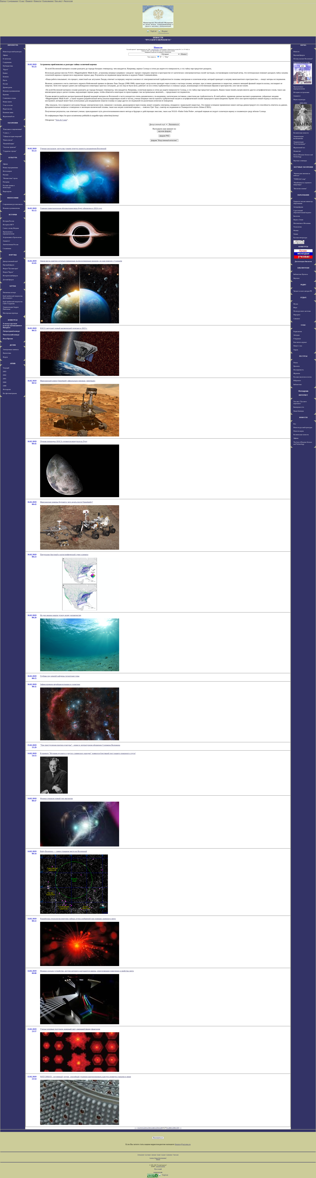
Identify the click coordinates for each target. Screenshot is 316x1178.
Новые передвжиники (10, 167)
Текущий (6, 368)
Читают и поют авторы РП (302, 291)
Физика (295, 230)
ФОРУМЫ (13, 255)
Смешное (296, 319)
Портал (3, 1)
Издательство (7, 109)
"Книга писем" (8, 140)
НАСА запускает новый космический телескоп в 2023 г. (63, 328)
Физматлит (297, 151)
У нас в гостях (8, 105)
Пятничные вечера (9, 292)
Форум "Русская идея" (10, 268)
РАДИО (303, 285)
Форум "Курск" (8, 272)
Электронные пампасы (11, 349)
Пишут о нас (297, 346)
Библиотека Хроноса (300, 274)
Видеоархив (7, 191)
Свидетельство (155, 49)
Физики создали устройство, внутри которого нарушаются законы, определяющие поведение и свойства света (87, 971)
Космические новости (301, 133)
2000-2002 (303, 103)
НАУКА (303, 45)
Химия (295, 234)
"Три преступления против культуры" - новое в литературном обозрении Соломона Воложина (80, 745)
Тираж (295, 350)
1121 (139, 1128)
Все (294, 424)
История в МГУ (8, 225)
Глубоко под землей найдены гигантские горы (59, 676)
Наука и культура (299, 99)
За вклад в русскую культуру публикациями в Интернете (12, 325)
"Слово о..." (7, 133)
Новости (37, 1)
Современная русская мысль (13, 204)
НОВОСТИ (303, 417)
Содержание (13, 1)
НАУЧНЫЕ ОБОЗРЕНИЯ (303, 167)
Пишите (29, 1)
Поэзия (5, 84)
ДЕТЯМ (13, 345)
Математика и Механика (302, 223)
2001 (4, 379)
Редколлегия (297, 331)
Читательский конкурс (11, 335)
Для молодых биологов (303, 261)
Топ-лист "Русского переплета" (300, 402)
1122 (143, 1128)
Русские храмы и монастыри (9, 186)
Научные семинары (300, 161)
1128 (168, 1128)
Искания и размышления (11, 91)
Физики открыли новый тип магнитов (56, 798)
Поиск (295, 363)
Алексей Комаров (160, 1166)
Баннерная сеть (298, 407)
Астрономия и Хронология (12, 237)
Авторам (296, 335)
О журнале (297, 339)
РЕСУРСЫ (303, 356)
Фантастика (7, 353)
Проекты (296, 366)
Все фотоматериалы (10, 393)
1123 (147, 1128)
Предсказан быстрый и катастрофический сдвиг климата (64, 554)
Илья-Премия (8, 339)
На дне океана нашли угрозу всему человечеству (60, 615)
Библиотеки (297, 384)
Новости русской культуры (12, 51)
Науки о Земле (298, 220)
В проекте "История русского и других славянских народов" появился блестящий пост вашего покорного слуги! (88, 753)
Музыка (5, 175)
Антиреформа (298, 207)
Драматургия (7, 87)
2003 (4, 371)
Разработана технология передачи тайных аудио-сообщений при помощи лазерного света (78, 919)
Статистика (169, 1154)
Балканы (6, 77)
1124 (152, 1128)
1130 (177, 1128)
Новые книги (7, 102)
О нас (21, 1)
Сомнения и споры (9, 98)
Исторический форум (10, 276)
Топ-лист (58, 1)
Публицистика (8, 66)
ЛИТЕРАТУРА (12, 45)
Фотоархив (7, 389)
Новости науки (298, 431)
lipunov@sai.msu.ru (183, 1144)
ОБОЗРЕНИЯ (13, 123)
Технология (297, 227)
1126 (160, 1128)
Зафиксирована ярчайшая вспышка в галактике (60, 684)
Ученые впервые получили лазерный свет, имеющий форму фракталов (70, 1029)
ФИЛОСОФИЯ (12, 198)
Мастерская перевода (10, 313)
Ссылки (163, 1154)
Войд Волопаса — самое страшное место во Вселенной (63, 851)
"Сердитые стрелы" (9, 151)
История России (8, 221)
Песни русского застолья (302, 311)
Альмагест (6, 241)
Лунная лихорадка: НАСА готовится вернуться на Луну (63, 441)
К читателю (7, 59)
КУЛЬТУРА (13, 157)
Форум (5, 357)
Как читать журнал (300, 342)
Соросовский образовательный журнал (302, 211)
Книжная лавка (8, 112)
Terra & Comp (61, 120)
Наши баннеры (298, 411)
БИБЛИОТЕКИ (303, 268)
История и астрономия (301, 92)
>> (180, 1128)
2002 (4, 375)
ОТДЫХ (303, 297)
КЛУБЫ (13, 286)
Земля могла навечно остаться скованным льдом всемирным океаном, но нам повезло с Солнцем (81, 261)
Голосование (48, 1)
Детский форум (8, 280)
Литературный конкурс (11, 331)
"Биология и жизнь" (300, 188)
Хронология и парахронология (8, 233)
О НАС (303, 325)
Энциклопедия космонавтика (298, 137)
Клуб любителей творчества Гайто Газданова (12, 302)
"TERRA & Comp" (299, 179)
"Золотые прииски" (9, 147)
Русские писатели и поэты (302, 377)
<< (136, 1128)
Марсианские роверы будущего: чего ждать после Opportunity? (66, 502)
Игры (295, 307)
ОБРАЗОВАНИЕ (303, 195)
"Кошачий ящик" (8, 144)
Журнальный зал (8, 116)
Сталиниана (7, 248)
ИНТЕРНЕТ (303, 395)
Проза (5, 80)
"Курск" (5, 69)
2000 (4, 382)
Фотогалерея (7, 171)
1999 (4, 386)
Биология (296, 216)
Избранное (297, 380)
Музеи (295, 304)
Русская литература (300, 238)
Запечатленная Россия (10, 244)
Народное (296, 315)
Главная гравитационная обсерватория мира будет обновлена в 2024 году (71, 208)
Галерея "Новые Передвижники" (158, 1158)
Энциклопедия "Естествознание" (299, 143)
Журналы (296, 373)
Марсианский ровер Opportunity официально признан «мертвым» (67, 381)
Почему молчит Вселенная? (303, 59)
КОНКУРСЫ (13, 320)
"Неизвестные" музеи (10, 178)
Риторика (6, 182)
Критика (6, 94)
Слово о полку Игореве (11, 228)
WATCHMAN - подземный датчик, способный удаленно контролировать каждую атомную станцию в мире (85, 1077)
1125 (156, 1128)
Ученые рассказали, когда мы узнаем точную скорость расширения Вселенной (73, 148)
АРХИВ (12, 363)
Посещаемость (298, 370)
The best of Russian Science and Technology (302, 443)
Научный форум (8, 265)
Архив (158, 1154)
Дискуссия (68, 1)
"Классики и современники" (12, 129)
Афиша (5, 55)
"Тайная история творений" (12, 136)
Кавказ (5, 73)
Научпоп (296, 278)
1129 (173, 1128)
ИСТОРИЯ (13, 215)
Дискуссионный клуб (10, 261)
